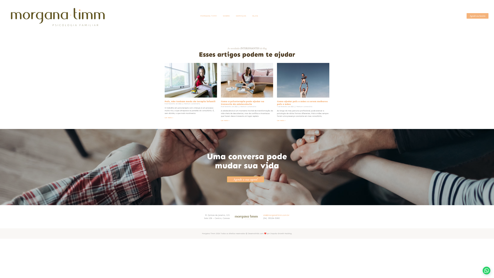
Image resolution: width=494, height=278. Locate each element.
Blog (255, 16)
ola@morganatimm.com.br (276, 215)
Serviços (241, 16)
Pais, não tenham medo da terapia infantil (190, 101)
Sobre (226, 16)
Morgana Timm (208, 16)
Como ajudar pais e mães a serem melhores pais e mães (302, 103)
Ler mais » (169, 118)
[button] (486, 270)
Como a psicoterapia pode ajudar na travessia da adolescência (242, 103)
